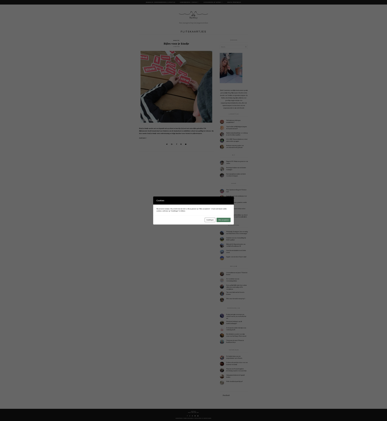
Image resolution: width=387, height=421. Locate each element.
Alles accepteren (223, 220)
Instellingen (210, 220)
